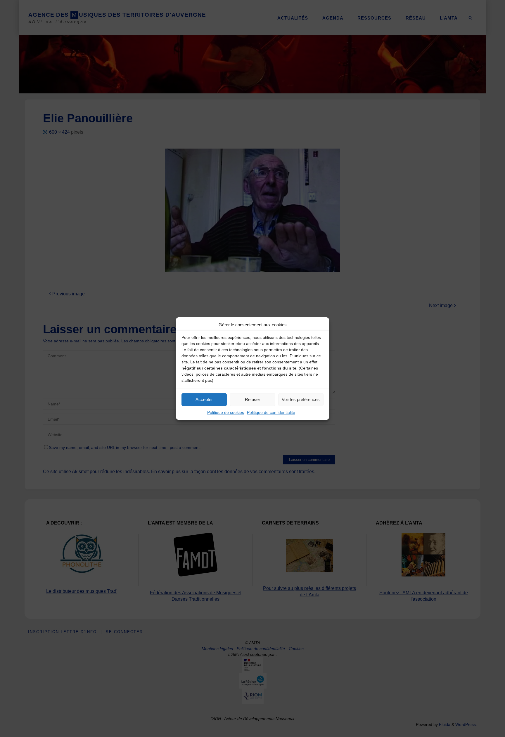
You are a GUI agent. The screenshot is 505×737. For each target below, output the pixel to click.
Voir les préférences (301, 399)
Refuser (252, 399)
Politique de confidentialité (271, 412)
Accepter (204, 399)
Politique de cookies (225, 412)
